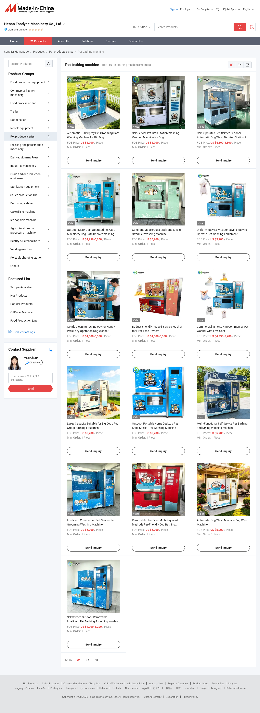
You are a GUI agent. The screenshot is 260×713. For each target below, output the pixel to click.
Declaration (172, 696)
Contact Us (136, 41)
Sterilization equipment (24, 187)
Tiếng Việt (216, 688)
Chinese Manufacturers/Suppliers (81, 683)
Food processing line (23, 103)
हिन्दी (178, 688)
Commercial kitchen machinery (22, 93)
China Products (50, 683)
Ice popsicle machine (23, 220)
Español (41, 688)
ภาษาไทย (190, 688)
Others (14, 266)
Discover (111, 41)
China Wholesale (113, 683)
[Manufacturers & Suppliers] (30, 8)
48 (96, 660)
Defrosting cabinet (22, 203)
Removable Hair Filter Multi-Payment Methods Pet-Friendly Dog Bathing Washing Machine (155, 524)
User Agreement (152, 696)
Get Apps (231, 9)
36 (87, 660)
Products (40, 41)
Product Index (200, 683)
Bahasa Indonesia (236, 688)
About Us (63, 41)
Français (71, 688)
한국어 (156, 688)
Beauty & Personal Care (25, 241)
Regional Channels (178, 683)
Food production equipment (27, 82)
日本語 (168, 688)
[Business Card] (51, 349)
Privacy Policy (190, 696)
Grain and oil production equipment (25, 176)
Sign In (174, 9)
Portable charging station (26, 257)
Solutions (87, 41)
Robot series (18, 120)
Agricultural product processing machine (23, 230)
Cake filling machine (22, 211)
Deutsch (116, 688)
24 (78, 659)
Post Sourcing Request (252, 27)
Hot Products (30, 683)
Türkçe (203, 688)
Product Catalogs (24, 332)
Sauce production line (23, 195)
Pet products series (22, 136)
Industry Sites (156, 683)
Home (14, 41)
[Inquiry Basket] (218, 9)
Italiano (103, 688)
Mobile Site (218, 683)
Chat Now (34, 362)
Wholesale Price (135, 683)
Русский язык (87, 688)
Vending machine (21, 249)
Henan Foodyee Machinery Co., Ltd (32, 24)
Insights (232, 683)
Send (30, 388)
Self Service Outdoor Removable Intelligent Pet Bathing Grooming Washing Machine (93, 621)
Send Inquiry (93, 160)
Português (56, 688)
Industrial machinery (23, 166)
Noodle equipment (21, 128)
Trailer (14, 111)
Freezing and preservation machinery (26, 147)
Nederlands (131, 688)
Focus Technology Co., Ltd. (103, 696)
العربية (145, 688)
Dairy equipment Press (24, 157)
